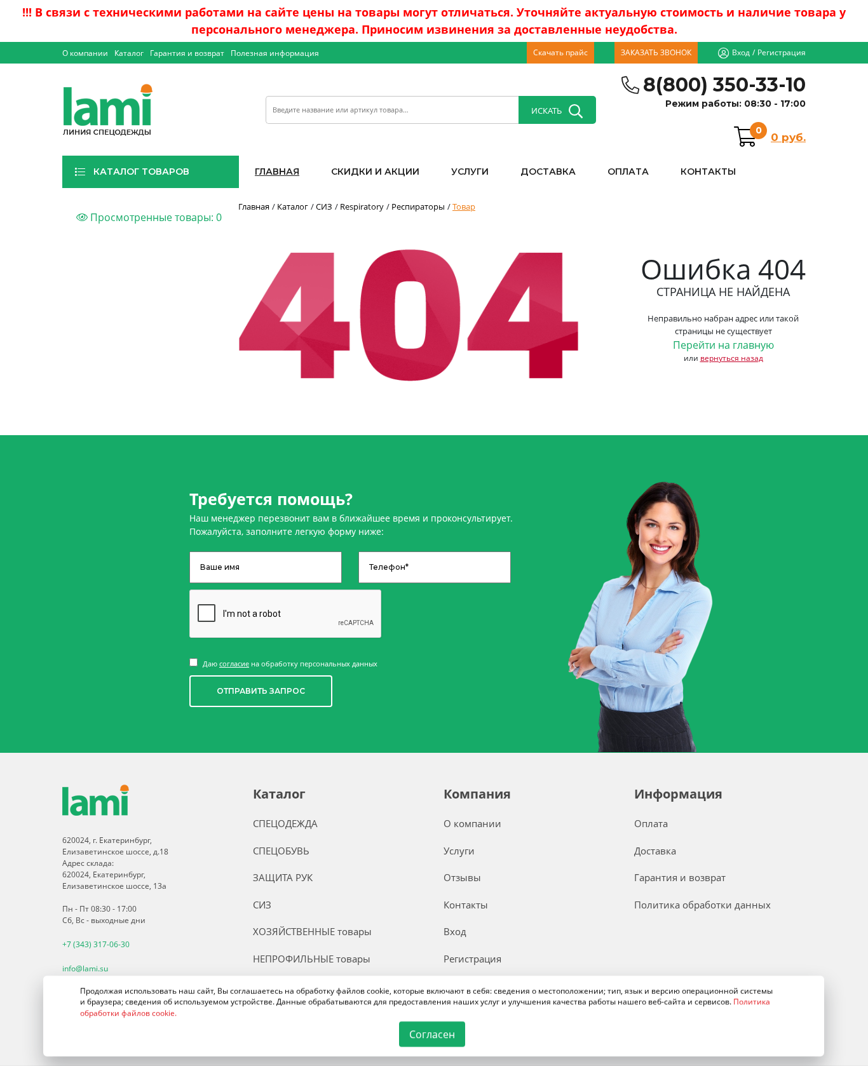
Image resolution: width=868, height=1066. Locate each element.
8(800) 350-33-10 (724, 85)
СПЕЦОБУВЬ (281, 850)
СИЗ (262, 904)
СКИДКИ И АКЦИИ (375, 171)
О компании (85, 53)
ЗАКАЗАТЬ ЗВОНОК (656, 52)
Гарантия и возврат (187, 53)
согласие (234, 663)
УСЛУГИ (470, 171)
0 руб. (788, 137)
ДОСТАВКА (548, 171)
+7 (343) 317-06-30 (96, 944)
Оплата (651, 823)
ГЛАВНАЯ (277, 171)
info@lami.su (85, 968)
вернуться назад (731, 358)
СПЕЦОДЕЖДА (285, 823)
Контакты (466, 904)
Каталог (129, 53)
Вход (741, 52)
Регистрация (781, 52)
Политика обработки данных (702, 904)
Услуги (459, 850)
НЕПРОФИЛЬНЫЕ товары (311, 958)
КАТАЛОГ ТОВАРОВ (141, 171)
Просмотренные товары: (155, 217)
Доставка (655, 850)
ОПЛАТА (628, 171)
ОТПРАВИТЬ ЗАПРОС (261, 691)
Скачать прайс (560, 52)
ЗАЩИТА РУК (283, 877)
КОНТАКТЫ (708, 171)
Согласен (432, 1034)
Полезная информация (275, 53)
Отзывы (462, 877)
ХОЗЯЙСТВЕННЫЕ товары (312, 931)
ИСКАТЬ (546, 110)
